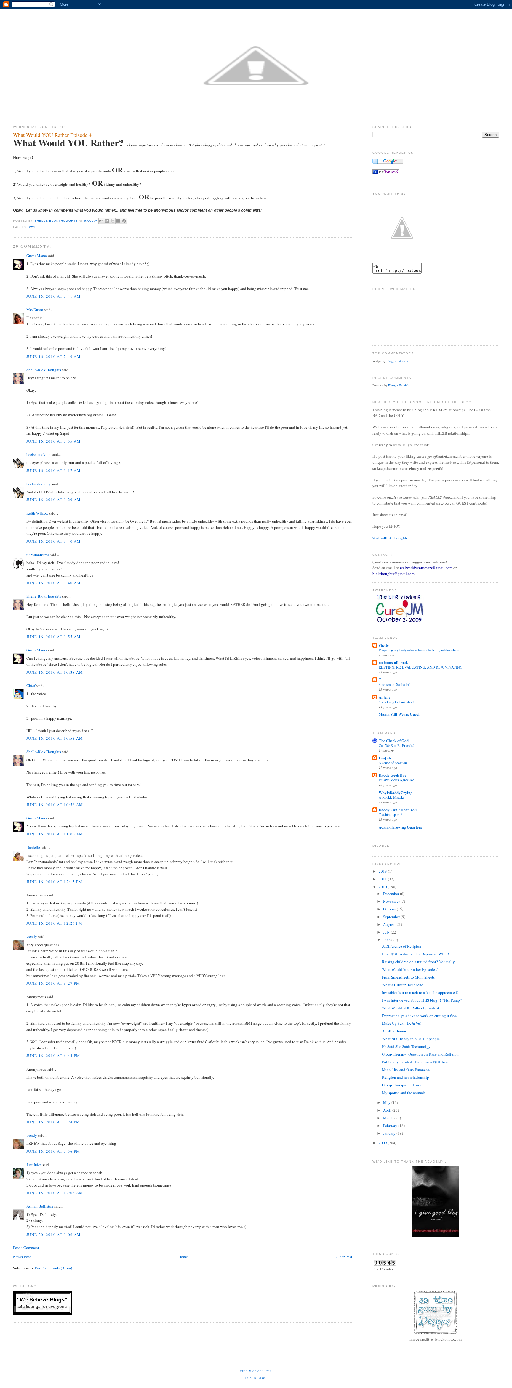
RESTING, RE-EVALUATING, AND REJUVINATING (421, 667)
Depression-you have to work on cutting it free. (419, 1015)
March (388, 1117)
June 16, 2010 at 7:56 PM (53, 1151)
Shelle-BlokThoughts (43, 369)
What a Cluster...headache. (403, 984)
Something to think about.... (398, 701)
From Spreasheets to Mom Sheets (408, 977)
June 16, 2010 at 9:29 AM (53, 499)
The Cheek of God (394, 740)
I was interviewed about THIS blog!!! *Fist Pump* (422, 1000)
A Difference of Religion (401, 946)
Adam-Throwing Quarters (400, 827)
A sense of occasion (393, 762)
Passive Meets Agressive (396, 779)
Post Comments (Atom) (53, 1268)
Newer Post (22, 1256)
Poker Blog (256, 1377)
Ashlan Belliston (39, 1206)
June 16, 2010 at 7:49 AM (53, 356)
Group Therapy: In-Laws (401, 1085)
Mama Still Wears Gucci (399, 714)
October (390, 909)
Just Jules (33, 1164)
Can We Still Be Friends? (396, 745)
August (389, 924)
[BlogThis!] (107, 221)
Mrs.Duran (34, 309)
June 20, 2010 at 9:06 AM (53, 1234)
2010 (383, 886)
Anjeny (385, 697)
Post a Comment (26, 1247)
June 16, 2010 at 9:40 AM (53, 541)
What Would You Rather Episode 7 (410, 969)
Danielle (33, 847)
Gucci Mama (36, 255)
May (387, 1102)
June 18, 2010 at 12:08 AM (54, 1192)
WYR (33, 227)
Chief (30, 685)
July (387, 932)
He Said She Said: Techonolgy (406, 1046)
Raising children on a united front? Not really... (419, 961)
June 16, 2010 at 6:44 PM (53, 1055)
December (391, 893)
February (390, 1125)
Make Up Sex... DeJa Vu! (401, 1023)
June (387, 939)
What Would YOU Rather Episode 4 (410, 1008)
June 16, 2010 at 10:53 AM (54, 738)
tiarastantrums (37, 554)
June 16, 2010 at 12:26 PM (54, 923)
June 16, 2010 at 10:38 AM (54, 672)
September (392, 916)
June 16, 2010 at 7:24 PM (53, 1122)
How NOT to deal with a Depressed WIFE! (415, 954)
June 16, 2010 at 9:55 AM (53, 636)
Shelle (384, 645)
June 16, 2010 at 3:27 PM (53, 983)
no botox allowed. (393, 662)
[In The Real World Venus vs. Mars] (385, 173)
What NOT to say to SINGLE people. (411, 1038)
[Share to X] (113, 221)
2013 (383, 871)
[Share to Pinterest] (124, 221)
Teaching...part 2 (390, 814)
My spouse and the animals (403, 1092)
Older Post (344, 1256)
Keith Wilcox (37, 513)
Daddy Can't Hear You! (398, 809)
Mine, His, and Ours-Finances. (406, 1069)
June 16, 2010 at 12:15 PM (54, 881)
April (387, 1110)
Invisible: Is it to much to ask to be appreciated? (420, 992)
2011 (383, 879)
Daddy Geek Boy (393, 775)
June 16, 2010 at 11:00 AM (54, 834)
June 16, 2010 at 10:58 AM (54, 804)
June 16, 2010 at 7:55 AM (53, 441)
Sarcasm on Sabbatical (394, 684)
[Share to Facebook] (118, 221)
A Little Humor (394, 1031)
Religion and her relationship (405, 1077)
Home (183, 1256)
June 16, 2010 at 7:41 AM (53, 296)
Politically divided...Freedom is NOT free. (415, 1061)
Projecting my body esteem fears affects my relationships (419, 650)
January (389, 1133)
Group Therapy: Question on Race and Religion (420, 1054)
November (392, 901)
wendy (31, 936)
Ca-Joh (385, 758)
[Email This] (101, 221)
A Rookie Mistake (391, 797)
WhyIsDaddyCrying (395, 792)
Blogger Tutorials (397, 361)
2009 (383, 1142)
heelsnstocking (38, 454)
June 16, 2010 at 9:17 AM (53, 470)
